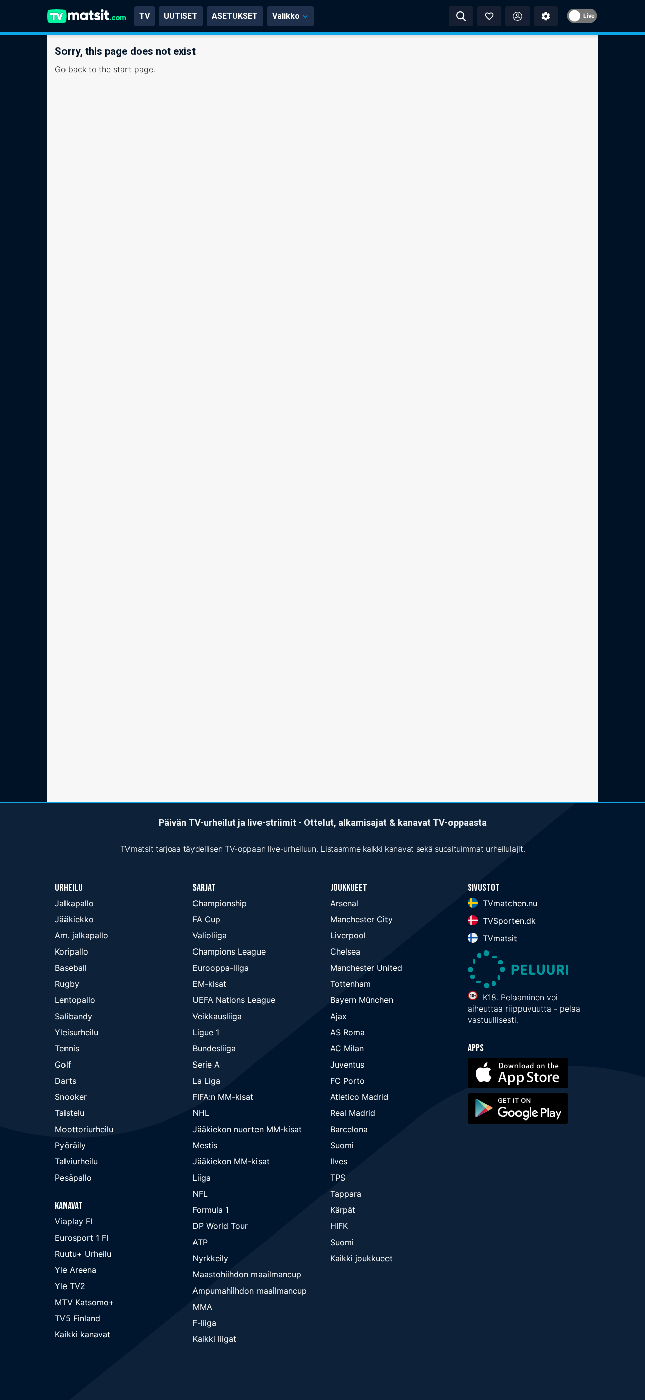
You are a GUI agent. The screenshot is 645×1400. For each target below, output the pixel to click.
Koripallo (71, 951)
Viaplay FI (73, 1221)
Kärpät (342, 1210)
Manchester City (361, 919)
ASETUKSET (235, 16)
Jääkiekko (74, 919)
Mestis (204, 1145)
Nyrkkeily (210, 1258)
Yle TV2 (70, 1286)
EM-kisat (209, 984)
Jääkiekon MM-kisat (231, 1161)
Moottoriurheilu (84, 1129)
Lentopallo (75, 1000)
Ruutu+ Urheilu (83, 1254)
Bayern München (361, 1000)
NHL (200, 1113)
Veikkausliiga (217, 1016)
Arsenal (344, 903)
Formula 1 (210, 1210)
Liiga (201, 1177)
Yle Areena (75, 1270)
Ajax (338, 1016)
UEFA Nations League (233, 1000)
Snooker (71, 1097)
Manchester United (366, 968)
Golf (63, 1064)
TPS (337, 1177)
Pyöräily (70, 1145)
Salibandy (73, 1016)
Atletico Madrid (359, 1097)
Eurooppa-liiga (220, 968)
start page (133, 69)
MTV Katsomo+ (84, 1302)
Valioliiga (209, 935)
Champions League (229, 951)
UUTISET (181, 16)
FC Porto (347, 1081)
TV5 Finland (77, 1318)
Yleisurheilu (76, 1032)
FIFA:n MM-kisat (222, 1097)
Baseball (71, 968)
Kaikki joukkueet (361, 1258)
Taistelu (69, 1113)
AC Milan (347, 1048)
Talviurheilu (76, 1161)
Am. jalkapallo (81, 935)
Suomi (342, 1145)
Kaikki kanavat (82, 1334)
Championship (219, 903)
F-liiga (204, 1323)
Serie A (206, 1064)
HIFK (339, 1226)
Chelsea (345, 951)
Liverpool (348, 935)
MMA (202, 1307)
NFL (200, 1194)
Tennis (67, 1048)
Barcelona (349, 1129)
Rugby (67, 984)
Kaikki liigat (214, 1339)
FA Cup (206, 919)
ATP (200, 1242)
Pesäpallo (73, 1177)
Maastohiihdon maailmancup (246, 1274)
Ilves (338, 1161)
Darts (65, 1081)
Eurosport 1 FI (81, 1238)
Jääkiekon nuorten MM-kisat (247, 1129)
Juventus (347, 1064)
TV (144, 16)
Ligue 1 (205, 1032)
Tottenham (350, 984)
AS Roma (347, 1032)
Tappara (345, 1194)
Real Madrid (352, 1113)
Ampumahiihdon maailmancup (249, 1290)
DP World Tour (220, 1226)
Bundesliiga (214, 1048)
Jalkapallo (74, 903)
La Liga (206, 1081)
